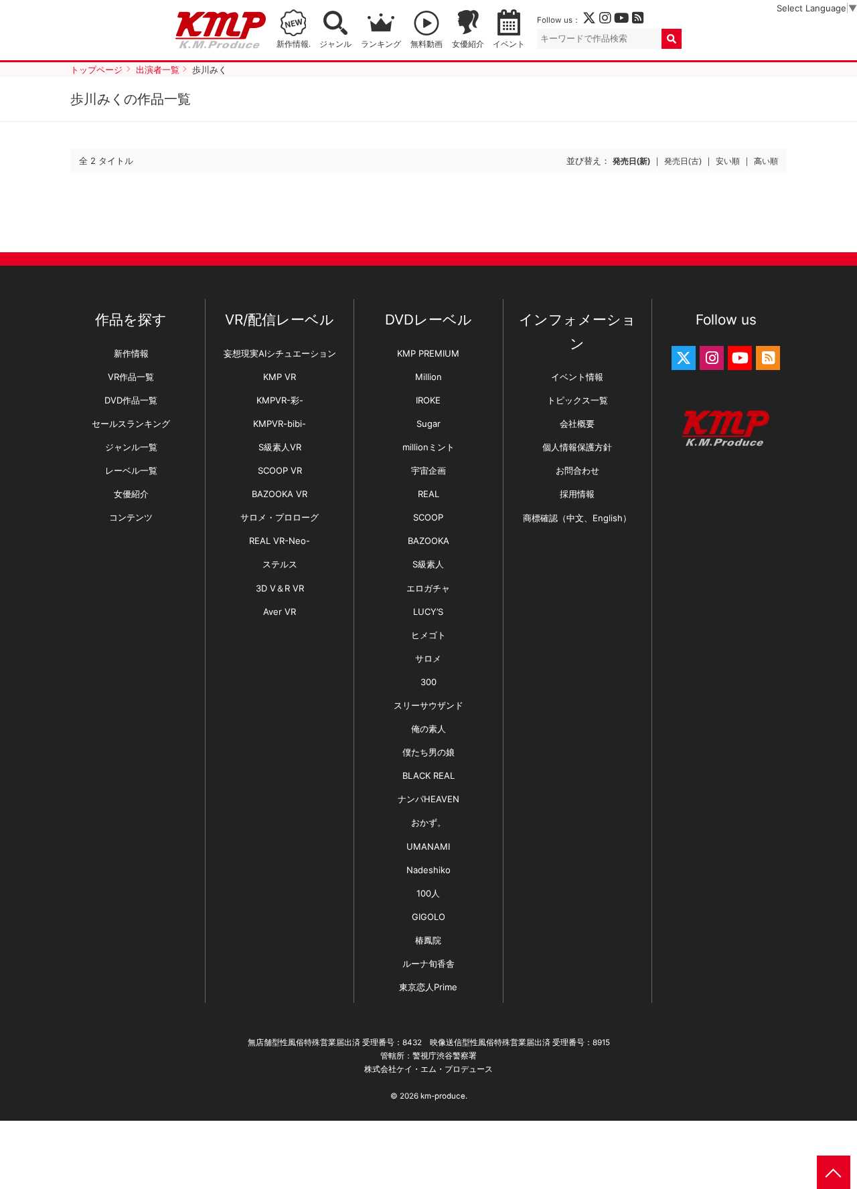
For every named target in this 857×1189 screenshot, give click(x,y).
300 (428, 681)
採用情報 (577, 493)
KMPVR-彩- (279, 400)
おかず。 (428, 822)
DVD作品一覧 (130, 400)
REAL (428, 493)
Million (428, 376)
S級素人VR (279, 447)
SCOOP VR (280, 470)
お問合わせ (577, 470)
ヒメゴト (428, 635)
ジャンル (335, 44)
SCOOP (428, 517)
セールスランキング (131, 423)
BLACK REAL (428, 775)
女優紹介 (468, 44)
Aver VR (279, 611)
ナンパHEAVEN (428, 799)
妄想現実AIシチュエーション (280, 353)
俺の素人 (428, 728)
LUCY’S (428, 611)
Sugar (428, 423)
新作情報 (131, 353)
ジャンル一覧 (131, 447)
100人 (428, 893)
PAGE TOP (833, 1172)
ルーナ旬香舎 (428, 963)
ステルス (279, 564)
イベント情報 (577, 376)
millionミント (428, 447)
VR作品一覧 (131, 376)
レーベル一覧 (131, 470)
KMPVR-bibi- (279, 423)
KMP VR (279, 376)
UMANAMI (428, 846)
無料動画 (426, 44)
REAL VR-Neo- (279, 540)
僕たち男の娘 (428, 752)
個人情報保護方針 (577, 447)
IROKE (428, 400)
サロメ (428, 658)
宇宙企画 (428, 470)
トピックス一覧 (577, 400)
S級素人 (428, 564)
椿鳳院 (428, 940)
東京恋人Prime (428, 987)
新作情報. (294, 44)
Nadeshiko (428, 869)
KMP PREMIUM (428, 353)
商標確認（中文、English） (577, 518)
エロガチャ (428, 588)
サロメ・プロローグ (279, 517)
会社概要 (577, 423)
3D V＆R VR (280, 588)
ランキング (381, 44)
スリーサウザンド (428, 705)
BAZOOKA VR (279, 493)
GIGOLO (428, 916)
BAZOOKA (428, 540)
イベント (509, 44)
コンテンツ (131, 517)
